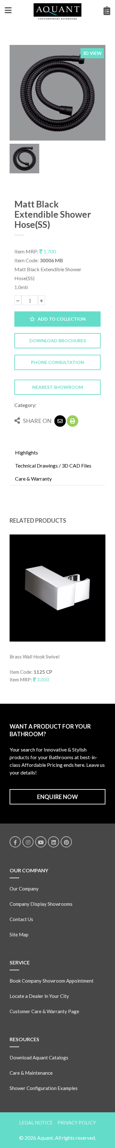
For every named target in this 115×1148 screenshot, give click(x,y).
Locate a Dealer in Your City (39, 996)
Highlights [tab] (26, 452)
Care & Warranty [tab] (33, 479)
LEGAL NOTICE (36, 1122)
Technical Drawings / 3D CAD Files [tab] (53, 465)
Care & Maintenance (31, 1073)
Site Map (19, 934)
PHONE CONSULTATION (57, 362)
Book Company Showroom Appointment (52, 981)
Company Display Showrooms (41, 904)
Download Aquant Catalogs (39, 1057)
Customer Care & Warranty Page (44, 1011)
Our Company (24, 888)
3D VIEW (92, 53)
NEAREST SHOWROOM (57, 387)
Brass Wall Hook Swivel (34, 656)
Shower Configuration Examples (44, 1088)
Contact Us (21, 919)
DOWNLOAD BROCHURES (57, 340)
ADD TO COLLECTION (60, 319)
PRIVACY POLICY (76, 1122)
